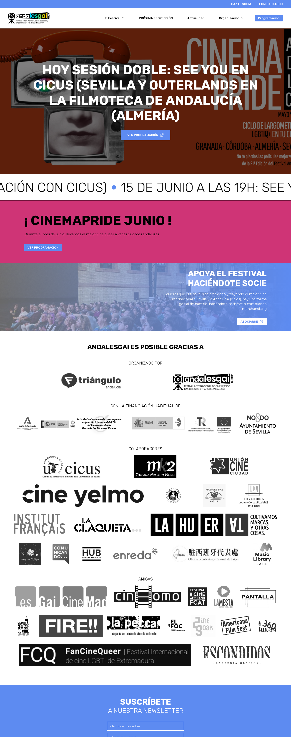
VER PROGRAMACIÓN (142, 135)
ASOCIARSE (249, 321)
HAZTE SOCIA (241, 4)
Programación (269, 18)
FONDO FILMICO (271, 4)
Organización (229, 18)
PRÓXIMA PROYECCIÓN (156, 18)
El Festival (113, 18)
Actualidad (195, 18)
